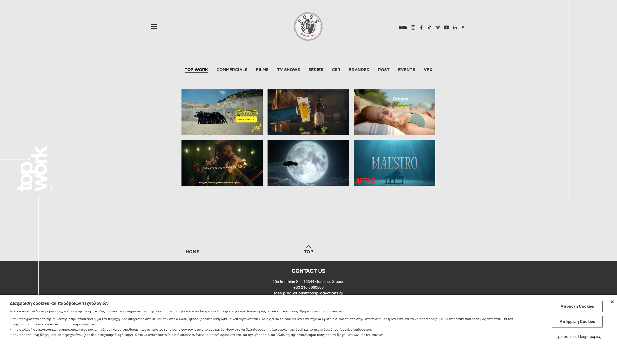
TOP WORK (196, 69)
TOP (308, 251)
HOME (193, 251)
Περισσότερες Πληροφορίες (577, 336)
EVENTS (406, 69)
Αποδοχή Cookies (577, 306)
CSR (336, 69)
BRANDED (359, 69)
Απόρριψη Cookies (577, 322)
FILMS (262, 69)
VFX (428, 69)
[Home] (308, 31)
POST (384, 69)
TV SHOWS (288, 69)
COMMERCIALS (232, 69)
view (222, 112)
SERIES (315, 69)
